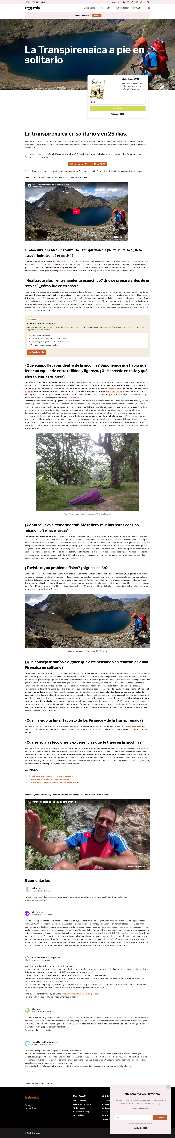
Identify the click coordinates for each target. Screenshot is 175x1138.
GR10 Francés (79, 1108)
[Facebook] (132, 2)
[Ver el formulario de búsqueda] (148, 2)
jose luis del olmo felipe (44, 957)
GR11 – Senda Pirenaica (83, 1104)
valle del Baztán (94, 729)
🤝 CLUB (137, 8)
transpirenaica (50, 134)
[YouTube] (123, 2)
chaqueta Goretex (113, 388)
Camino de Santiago (82, 1112)
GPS (135, 385)
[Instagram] (128, 2)
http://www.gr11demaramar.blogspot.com (80, 994)
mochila (122, 261)
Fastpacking (78, 1115)
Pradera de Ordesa (132, 726)
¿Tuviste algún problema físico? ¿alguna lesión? (66, 568)
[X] (137, 2)
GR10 (43, 2)
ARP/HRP (35, 2)
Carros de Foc (60, 261)
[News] (141, 2)
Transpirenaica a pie (96, 249)
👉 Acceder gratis (36, 352)
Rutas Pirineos (79, 1101)
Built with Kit (117, 114)
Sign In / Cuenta (113, 2)
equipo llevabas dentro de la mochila (66, 365)
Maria (35, 1009)
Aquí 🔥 (97, 15)
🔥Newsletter (122, 8)
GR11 (28, 2)
